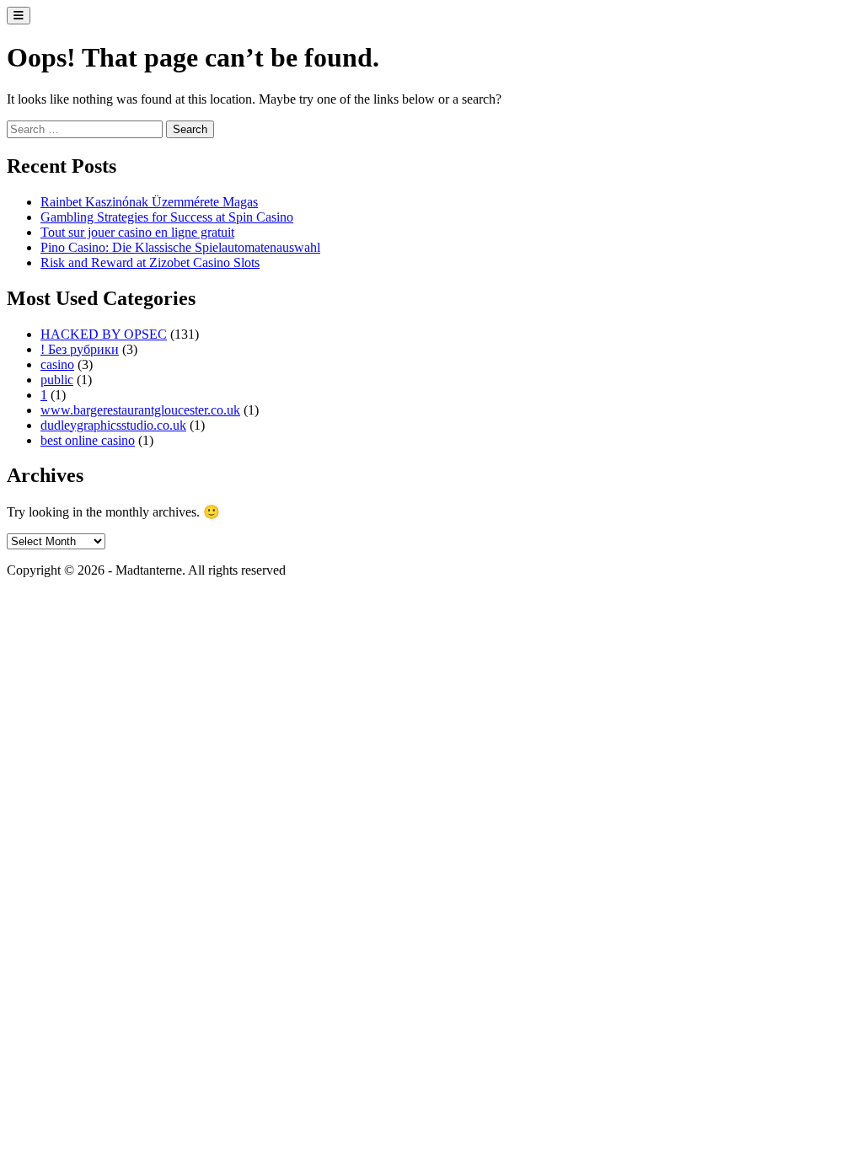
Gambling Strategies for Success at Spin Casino (166, 217)
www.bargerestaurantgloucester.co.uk (140, 410)
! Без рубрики (79, 349)
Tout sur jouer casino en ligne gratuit (137, 232)
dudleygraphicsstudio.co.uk (113, 425)
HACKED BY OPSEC (103, 334)
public (56, 379)
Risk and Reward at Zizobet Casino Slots (150, 262)
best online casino (87, 440)
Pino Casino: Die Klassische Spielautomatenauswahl (180, 247)
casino (57, 364)
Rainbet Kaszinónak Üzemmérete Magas (149, 202)
